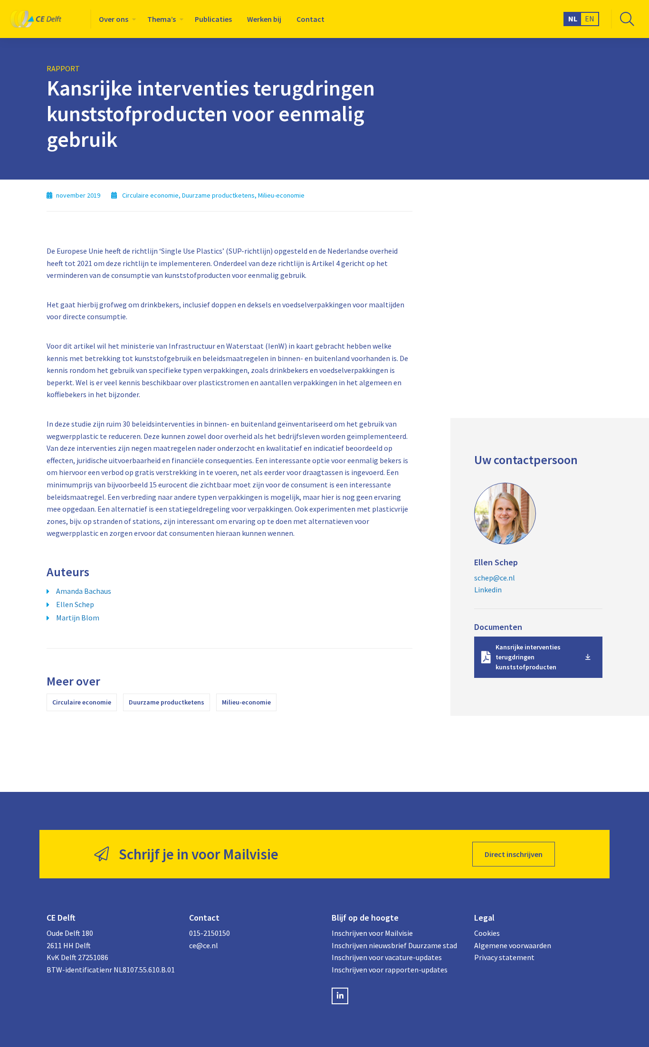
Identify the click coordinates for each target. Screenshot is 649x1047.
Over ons (113, 19)
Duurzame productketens (166, 702)
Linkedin (488, 589)
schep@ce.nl (494, 577)
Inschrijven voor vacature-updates (387, 957)
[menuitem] (115, 19)
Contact (310, 19)
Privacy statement (504, 957)
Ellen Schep (75, 604)
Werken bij (264, 19)
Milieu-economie (246, 702)
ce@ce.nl (203, 945)
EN (589, 18)
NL (572, 18)
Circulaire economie (81, 702)
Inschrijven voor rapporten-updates (390, 969)
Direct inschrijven (514, 854)
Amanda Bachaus (83, 591)
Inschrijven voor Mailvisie (372, 933)
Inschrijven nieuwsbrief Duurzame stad (394, 945)
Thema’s (161, 19)
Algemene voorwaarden (512, 945)
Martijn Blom (77, 617)
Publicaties (213, 19)
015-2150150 (209, 933)
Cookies (487, 933)
